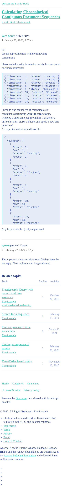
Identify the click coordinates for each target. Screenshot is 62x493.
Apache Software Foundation (20, 455)
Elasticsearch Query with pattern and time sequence (17, 293)
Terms (6, 429)
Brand (6, 437)
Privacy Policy (32, 390)
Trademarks (9, 425)
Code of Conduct (12, 441)
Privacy (7, 433)
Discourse (21, 398)
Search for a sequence (15, 314)
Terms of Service (11, 390)
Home (5, 383)
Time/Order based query (17, 361)
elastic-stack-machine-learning (16, 305)
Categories (18, 383)
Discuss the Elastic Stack (15, 3)
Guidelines (33, 383)
